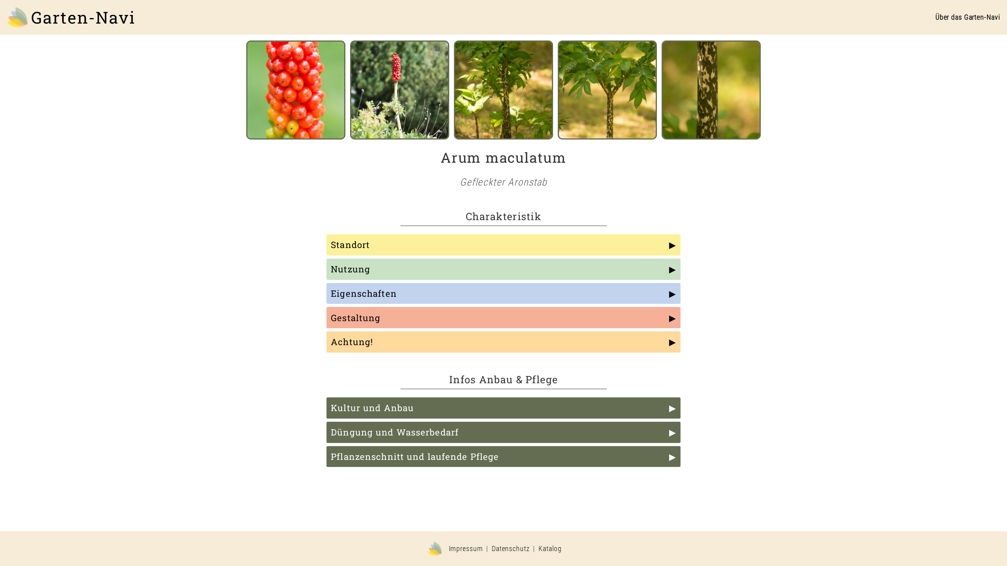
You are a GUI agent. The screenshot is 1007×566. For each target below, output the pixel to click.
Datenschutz (511, 549)
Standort (350, 244)
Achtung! (352, 341)
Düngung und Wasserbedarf (395, 432)
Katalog (550, 549)
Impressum (466, 549)
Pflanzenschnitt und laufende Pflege (415, 456)
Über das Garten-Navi (967, 17)
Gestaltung (355, 317)
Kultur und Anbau (372, 407)
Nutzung (350, 269)
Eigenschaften (364, 293)
